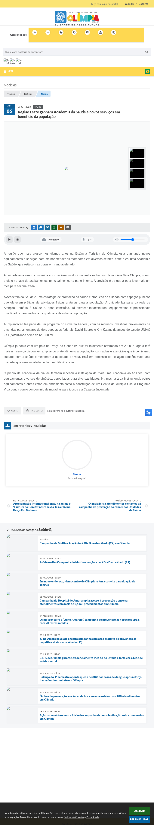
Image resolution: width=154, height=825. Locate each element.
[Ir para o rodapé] (40, 40)
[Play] (9, 239)
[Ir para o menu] (132, 32)
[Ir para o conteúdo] (124, 32)
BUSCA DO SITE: (14, 46)
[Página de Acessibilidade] (113, 32)
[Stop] (17, 239)
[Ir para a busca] (32, 40)
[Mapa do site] (100, 32)
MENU (11, 71)
